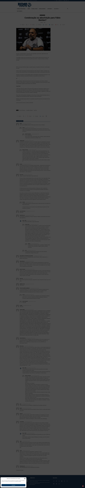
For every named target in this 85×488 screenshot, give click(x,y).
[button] (24, 478)
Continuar (13, 485)
